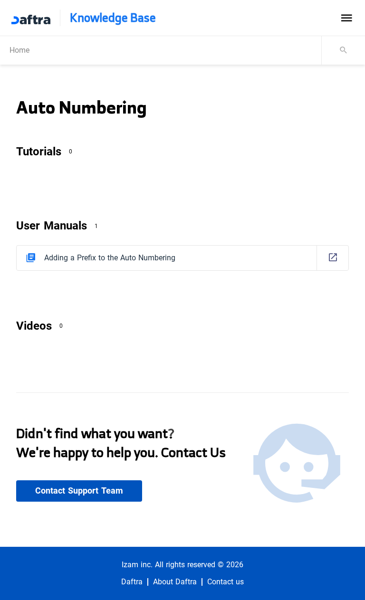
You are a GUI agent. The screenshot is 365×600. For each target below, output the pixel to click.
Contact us (225, 582)
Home (19, 50)
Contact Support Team (79, 491)
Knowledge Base (113, 18)
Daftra (132, 582)
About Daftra (175, 582)
